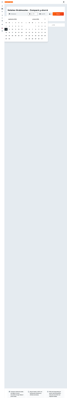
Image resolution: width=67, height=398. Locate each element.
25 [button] (15, 35)
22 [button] (6, 35)
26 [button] (18, 35)
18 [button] (15, 32)
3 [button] (12, 26)
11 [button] (15, 29)
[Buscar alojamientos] (2, 8)
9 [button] (9, 29)
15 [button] (6, 32)
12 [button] (18, 29)
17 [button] (12, 32)
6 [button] (29, 29)
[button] (2, 2)
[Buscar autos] (2, 11)
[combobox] (19, 14)
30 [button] (9, 38)
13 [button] (21, 29)
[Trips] (2, 24)
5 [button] (18, 26)
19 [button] (18, 32)
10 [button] (12, 29)
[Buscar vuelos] (2, 6)
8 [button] (35, 29)
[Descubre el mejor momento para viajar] (2, 20)
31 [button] (41, 38)
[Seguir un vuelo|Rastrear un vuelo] (2, 18)
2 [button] (9, 26)
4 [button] (15, 26)
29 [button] (6, 38)
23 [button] (9, 35)
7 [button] (32, 29)
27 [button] (21, 35)
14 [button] (32, 32)
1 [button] (35, 26)
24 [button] (12, 35)
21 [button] (32, 35)
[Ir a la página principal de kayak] (9, 2)
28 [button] (32, 38)
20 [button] (22, 32)
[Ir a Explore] (2, 15)
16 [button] (9, 32)
